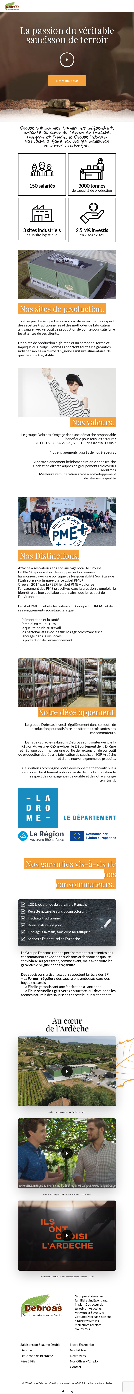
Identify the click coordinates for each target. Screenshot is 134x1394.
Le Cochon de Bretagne (36, 1356)
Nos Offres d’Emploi (84, 1361)
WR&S (78, 1383)
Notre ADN (78, 1356)
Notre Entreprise (82, 1344)
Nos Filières (78, 1350)
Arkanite (88, 1383)
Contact (75, 1367)
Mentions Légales (103, 1383)
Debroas (26, 1350)
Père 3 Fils (27, 1361)
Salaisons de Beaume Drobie (40, 1344)
